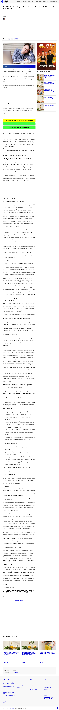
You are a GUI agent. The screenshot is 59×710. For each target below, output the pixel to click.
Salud (48, 1)
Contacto (45, 685)
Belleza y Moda (24, 1)
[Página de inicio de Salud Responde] (5, 1)
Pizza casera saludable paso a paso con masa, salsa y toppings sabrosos (9, 697)
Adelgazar (18, 1)
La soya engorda (19, 687)
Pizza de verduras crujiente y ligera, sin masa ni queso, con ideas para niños (9, 688)
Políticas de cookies (47, 689)
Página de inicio (46, 682)
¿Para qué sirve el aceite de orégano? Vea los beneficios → (19, 123)
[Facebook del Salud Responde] (45, 698)
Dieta (29, 1)
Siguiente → (22, 600)
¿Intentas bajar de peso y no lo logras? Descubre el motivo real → (19, 120)
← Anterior (16, 600)
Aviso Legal (46, 692)
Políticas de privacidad (47, 687)
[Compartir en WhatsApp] (14, 38)
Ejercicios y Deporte (34, 1)
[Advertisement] (29, 28)
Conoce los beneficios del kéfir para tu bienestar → (19, 127)
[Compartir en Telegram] (17, 38)
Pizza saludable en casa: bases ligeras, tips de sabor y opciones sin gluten (9, 701)
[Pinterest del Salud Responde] (52, 698)
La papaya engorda (20, 685)
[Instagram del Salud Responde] (47, 698)
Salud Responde (12, 708)
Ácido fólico (19, 682)
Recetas (44, 1)
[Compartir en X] (11, 38)
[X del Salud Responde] (49, 698)
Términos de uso (46, 691)
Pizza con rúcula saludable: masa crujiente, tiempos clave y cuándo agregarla (8, 692)
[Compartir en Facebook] (8, 38)
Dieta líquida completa (20, 683)
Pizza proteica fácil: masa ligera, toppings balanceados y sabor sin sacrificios (8, 683)
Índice (7, 66)
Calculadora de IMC (54, 1)
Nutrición (40, 1)
